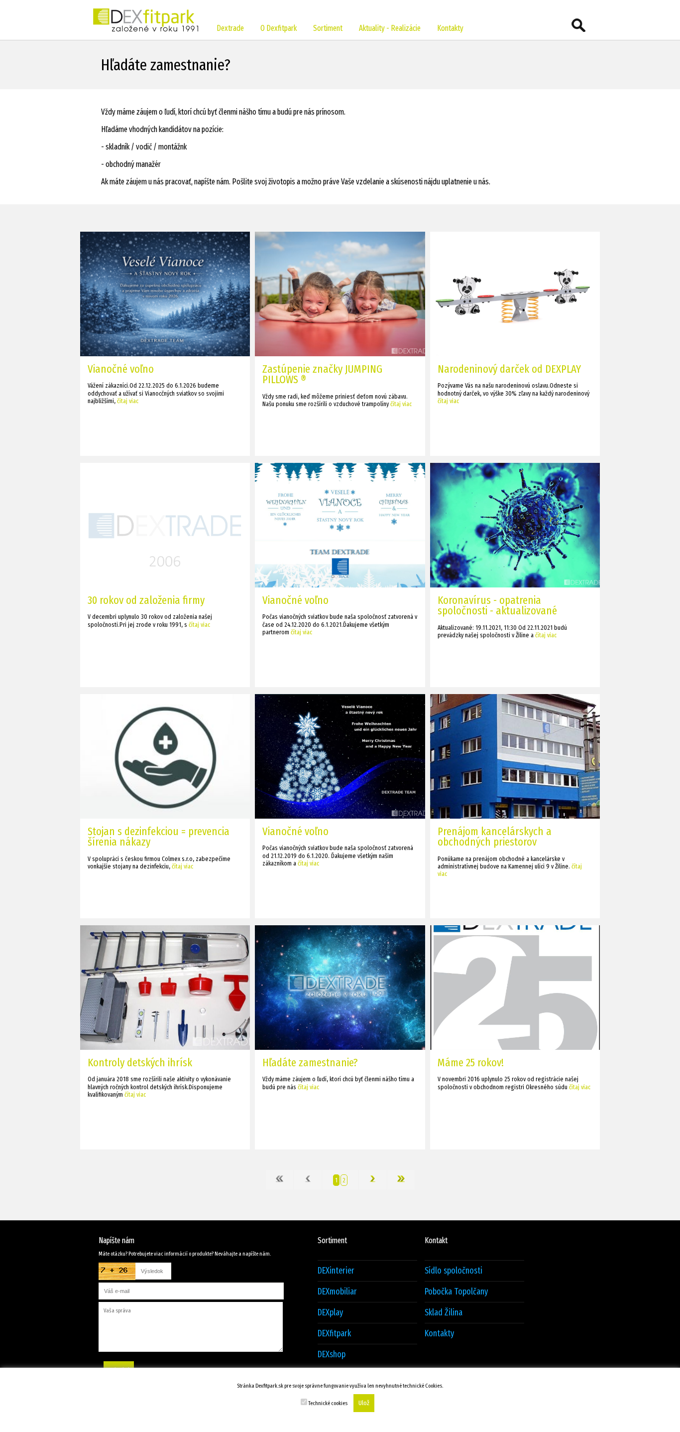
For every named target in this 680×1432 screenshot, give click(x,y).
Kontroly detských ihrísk (140, 1062)
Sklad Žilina (443, 1312)
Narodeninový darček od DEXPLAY (509, 369)
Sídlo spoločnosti (453, 1271)
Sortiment (327, 28)
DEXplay (330, 1312)
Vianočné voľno (121, 369)
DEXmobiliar (337, 1292)
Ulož (363, 1403)
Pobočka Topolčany (456, 1292)
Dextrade (230, 28)
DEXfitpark (334, 1333)
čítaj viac (127, 401)
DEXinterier (336, 1271)
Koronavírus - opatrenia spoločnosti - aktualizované (497, 605)
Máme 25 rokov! (471, 1062)
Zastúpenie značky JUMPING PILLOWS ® (322, 374)
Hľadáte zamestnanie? (310, 1062)
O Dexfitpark (278, 28)
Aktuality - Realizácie (390, 28)
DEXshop (331, 1354)
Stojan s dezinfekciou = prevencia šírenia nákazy (158, 837)
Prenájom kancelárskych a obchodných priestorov (495, 837)
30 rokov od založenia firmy (146, 600)
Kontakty (450, 28)
